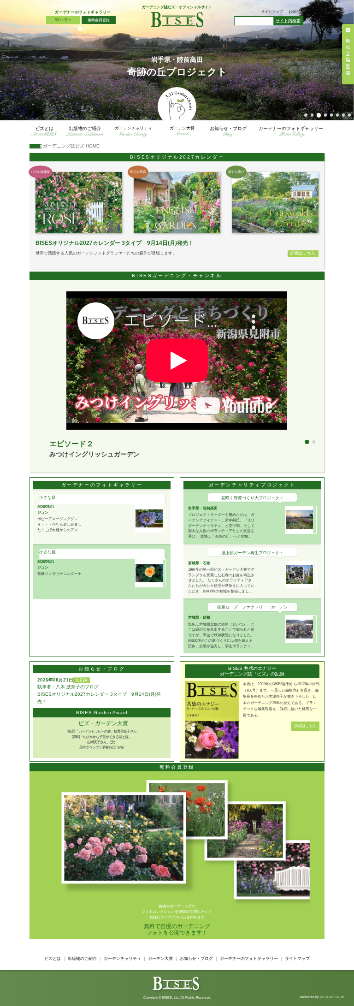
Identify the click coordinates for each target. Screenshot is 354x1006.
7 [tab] (343, 115)
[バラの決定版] (78, 202)
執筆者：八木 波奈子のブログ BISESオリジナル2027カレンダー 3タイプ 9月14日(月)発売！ (99, 694)
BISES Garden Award (102, 712)
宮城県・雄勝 (199, 617)
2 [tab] (312, 115)
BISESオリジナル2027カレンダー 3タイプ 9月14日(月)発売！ (114, 243)
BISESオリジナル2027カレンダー (177, 157)
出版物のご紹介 (85, 128)
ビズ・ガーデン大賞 (103, 723)
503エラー (63, 20)
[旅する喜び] (275, 202)
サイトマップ (272, 12)
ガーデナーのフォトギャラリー (83, 12)
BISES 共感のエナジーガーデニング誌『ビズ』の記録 (252, 671)
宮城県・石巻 (199, 563)
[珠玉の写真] (177, 202)
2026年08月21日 (55, 679)
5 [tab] (331, 115)
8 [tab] (349, 115)
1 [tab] (305, 115)
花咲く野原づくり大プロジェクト (252, 498)
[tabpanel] (177, 60)
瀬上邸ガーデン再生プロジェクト (252, 552)
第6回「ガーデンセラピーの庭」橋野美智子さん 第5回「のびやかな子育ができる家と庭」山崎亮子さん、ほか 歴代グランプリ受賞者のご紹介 (101, 739)
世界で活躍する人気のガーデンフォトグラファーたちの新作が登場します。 (106, 253)
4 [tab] (325, 115)
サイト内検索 (288, 20)
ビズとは (44, 128)
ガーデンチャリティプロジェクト (252, 484)
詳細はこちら (302, 253)
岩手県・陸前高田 (203, 508)
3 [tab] (319, 115)
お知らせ (296, 12)
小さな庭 (47, 497)
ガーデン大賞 (182, 128)
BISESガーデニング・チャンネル (177, 275)
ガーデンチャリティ (133, 128)
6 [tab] (337, 115)
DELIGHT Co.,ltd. (332, 997)
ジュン (42, 512)
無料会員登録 (177, 766)
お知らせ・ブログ (228, 128)
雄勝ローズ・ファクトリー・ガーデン (252, 607)
